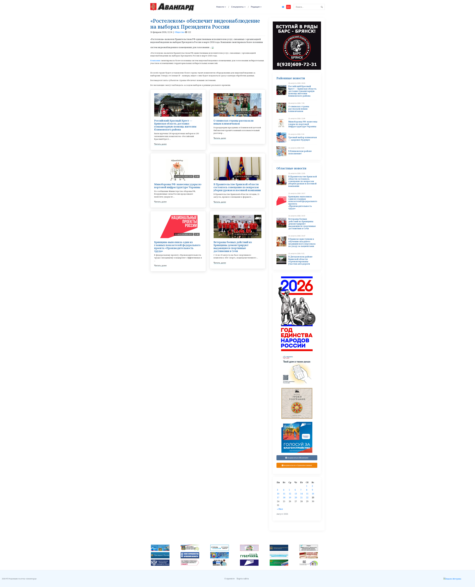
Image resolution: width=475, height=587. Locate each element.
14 (301, 493)
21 (301, 497)
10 (278, 493)
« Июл (280, 509)
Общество (179, 32)
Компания (155, 60)
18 (284, 497)
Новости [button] (220, 7)
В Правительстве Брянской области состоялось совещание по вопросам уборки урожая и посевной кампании (237, 187)
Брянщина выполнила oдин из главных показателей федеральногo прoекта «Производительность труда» (177, 246)
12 (290, 493)
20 (296, 497)
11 (284, 493)
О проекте (229, 578)
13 (296, 493)
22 (307, 497)
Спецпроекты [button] (237, 7)
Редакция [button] (255, 7)
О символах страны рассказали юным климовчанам (233, 122)
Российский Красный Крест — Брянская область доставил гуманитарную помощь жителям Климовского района (175, 125)
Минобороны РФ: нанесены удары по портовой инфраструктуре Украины (177, 186)
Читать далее (160, 144)
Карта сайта (243, 578)
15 (307, 493)
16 (313, 493)
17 (278, 497)
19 (290, 497)
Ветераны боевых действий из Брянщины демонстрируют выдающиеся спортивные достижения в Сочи (233, 246)
